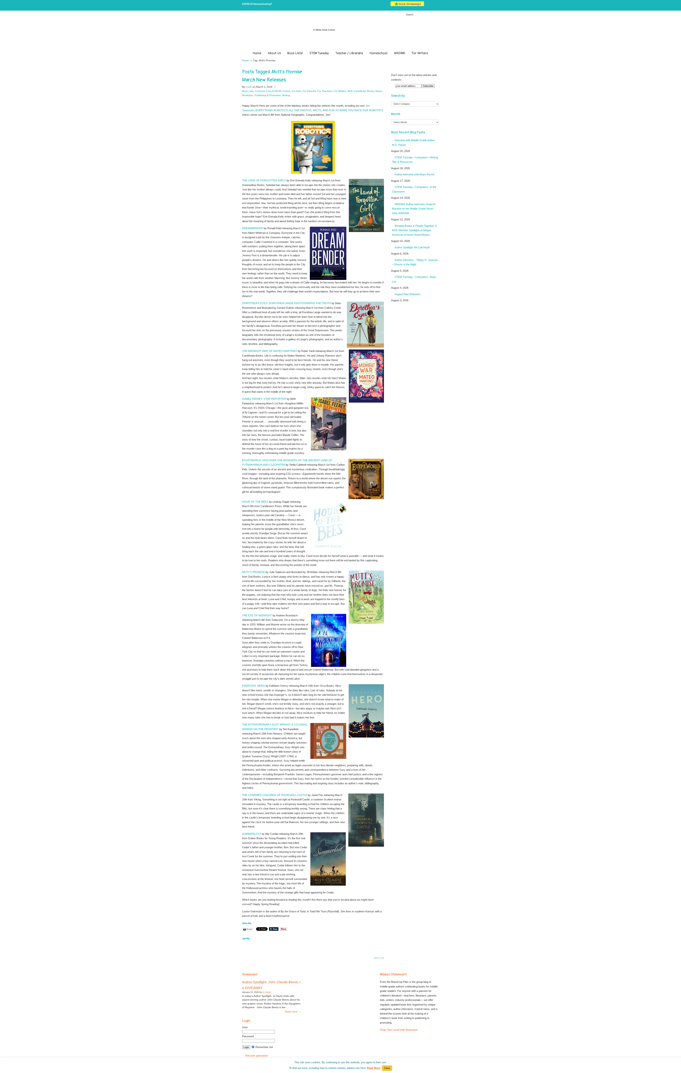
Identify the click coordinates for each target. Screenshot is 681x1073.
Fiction (286, 91)
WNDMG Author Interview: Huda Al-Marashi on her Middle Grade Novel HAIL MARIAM (414, 209)
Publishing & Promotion (268, 95)
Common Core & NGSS (268, 91)
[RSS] (437, 5)
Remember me (264, 1047)
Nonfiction (247, 95)
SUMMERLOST (251, 833)
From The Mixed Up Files (340, 31)
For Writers (340, 91)
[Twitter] (426, 5)
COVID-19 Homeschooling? (257, 4)
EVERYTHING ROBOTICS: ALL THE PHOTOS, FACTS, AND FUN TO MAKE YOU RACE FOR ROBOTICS (319, 110)
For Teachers (324, 91)
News (378, 91)
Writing (286, 95)
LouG (249, 86)
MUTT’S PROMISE (253, 572)
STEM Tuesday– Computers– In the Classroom (414, 189)
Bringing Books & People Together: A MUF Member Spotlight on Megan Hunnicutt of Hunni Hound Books (414, 230)
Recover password (256, 1055)
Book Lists (248, 91)
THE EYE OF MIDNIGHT (257, 615)
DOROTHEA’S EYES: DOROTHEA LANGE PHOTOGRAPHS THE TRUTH (286, 303)
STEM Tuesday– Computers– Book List (414, 279)
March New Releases (264, 80)
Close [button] (387, 1068)
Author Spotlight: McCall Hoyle (412, 247)
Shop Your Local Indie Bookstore (399, 1029)
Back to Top (379, 958)
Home (245, 60)
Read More (373, 1067)
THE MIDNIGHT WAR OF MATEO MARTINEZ (270, 350)
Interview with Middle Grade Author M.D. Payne (413, 142)
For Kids (296, 91)
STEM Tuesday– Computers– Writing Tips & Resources (415, 159)
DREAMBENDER (252, 228)
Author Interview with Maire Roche (414, 174)
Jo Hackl (266, 992)
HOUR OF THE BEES (255, 501)
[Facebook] (430, 5)
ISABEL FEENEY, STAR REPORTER (264, 398)
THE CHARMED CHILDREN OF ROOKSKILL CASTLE (274, 795)
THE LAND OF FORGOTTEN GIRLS (264, 180)
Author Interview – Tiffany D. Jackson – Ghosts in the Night (415, 262)
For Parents (309, 91)
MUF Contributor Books (361, 91)
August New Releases (407, 294)
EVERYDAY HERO (253, 685)
